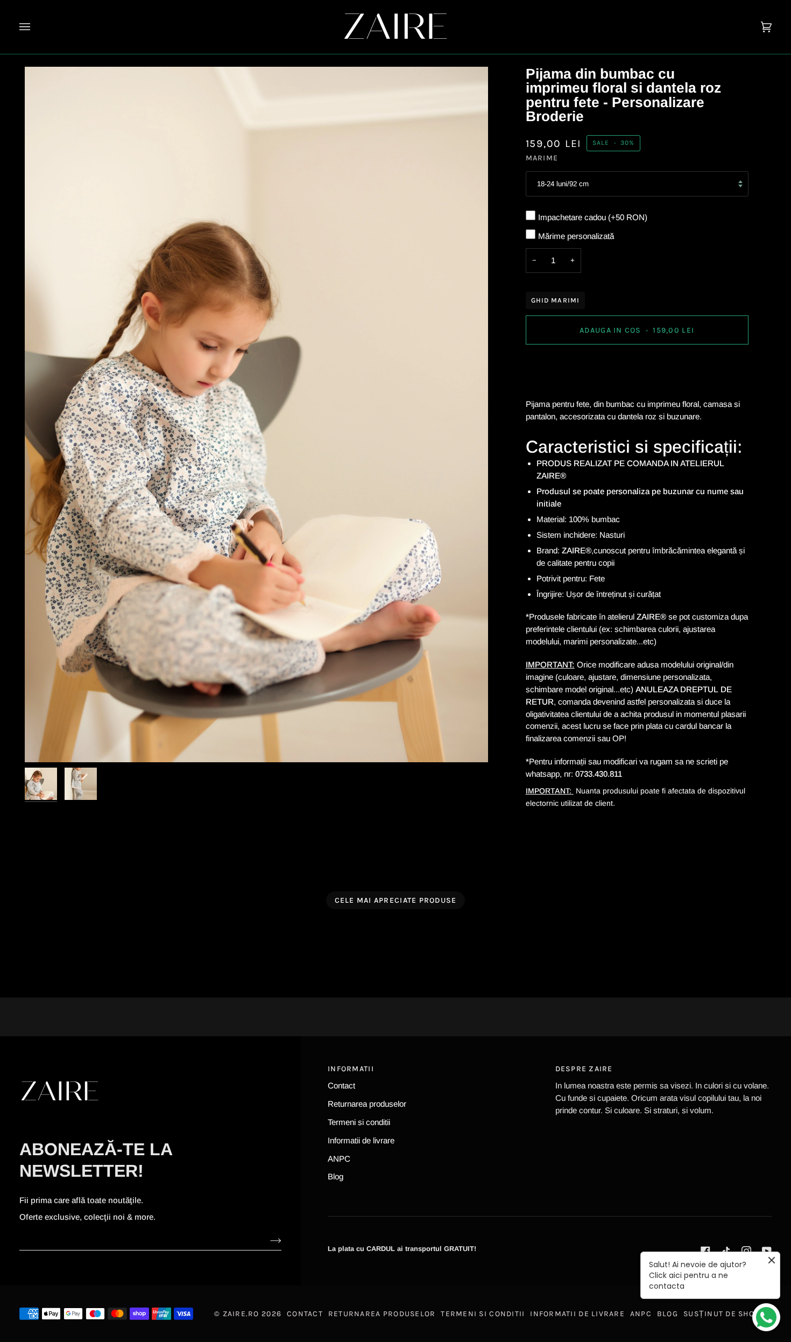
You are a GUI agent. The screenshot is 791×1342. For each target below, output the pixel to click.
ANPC (339, 1158)
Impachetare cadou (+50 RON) (592, 217)
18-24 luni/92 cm (563, 184)
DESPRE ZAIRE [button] (584, 1068)
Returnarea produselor (367, 1103)
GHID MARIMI (555, 300)
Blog (335, 1176)
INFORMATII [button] (351, 1068)
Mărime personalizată (576, 236)
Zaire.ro (241, 1313)
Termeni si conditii (359, 1122)
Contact (341, 1085)
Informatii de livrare (361, 1140)
